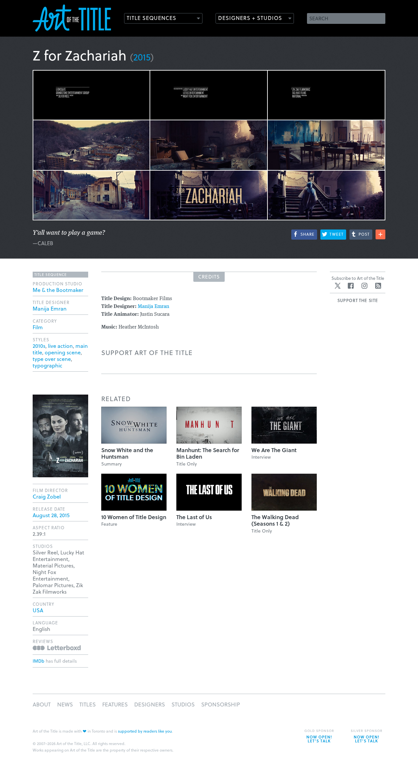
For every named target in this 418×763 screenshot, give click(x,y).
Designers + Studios (250, 18)
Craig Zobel (47, 496)
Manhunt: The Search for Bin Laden (207, 453)
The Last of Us (194, 517)
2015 (142, 56)
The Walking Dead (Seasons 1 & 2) (275, 520)
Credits (209, 276)
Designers (149, 704)
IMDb (38, 660)
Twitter (338, 286)
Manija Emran (153, 306)
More (380, 234)
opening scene (63, 352)
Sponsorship (220, 704)
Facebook (351, 286)
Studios (183, 704)
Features (115, 704)
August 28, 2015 (51, 515)
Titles (87, 704)
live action (60, 345)
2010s (39, 345)
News (65, 704)
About (42, 704)
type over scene (52, 359)
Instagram (364, 286)
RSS (378, 286)
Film (38, 327)
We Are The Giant (274, 450)
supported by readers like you (145, 731)
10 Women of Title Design (133, 517)
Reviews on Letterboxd (57, 647)
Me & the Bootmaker (58, 290)
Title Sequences (151, 18)
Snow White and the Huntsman (127, 453)
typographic (47, 365)
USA (38, 610)
